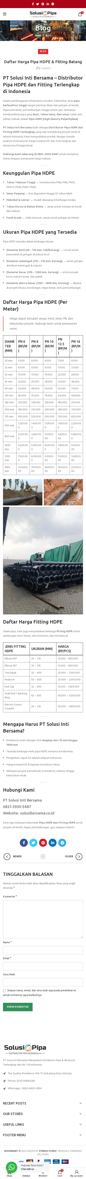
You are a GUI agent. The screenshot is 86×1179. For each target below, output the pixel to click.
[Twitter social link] (37, 4)
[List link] (43, 1081)
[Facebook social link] (33, 4)
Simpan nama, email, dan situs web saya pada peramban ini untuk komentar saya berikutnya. (39, 993)
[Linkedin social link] (47, 4)
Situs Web (9, 975)
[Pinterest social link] (42, 4)
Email (7, 958)
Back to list (43, 857)
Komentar (10, 897)
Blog (48, 36)
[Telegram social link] (52, 4)
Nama (7, 942)
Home (38, 35)
